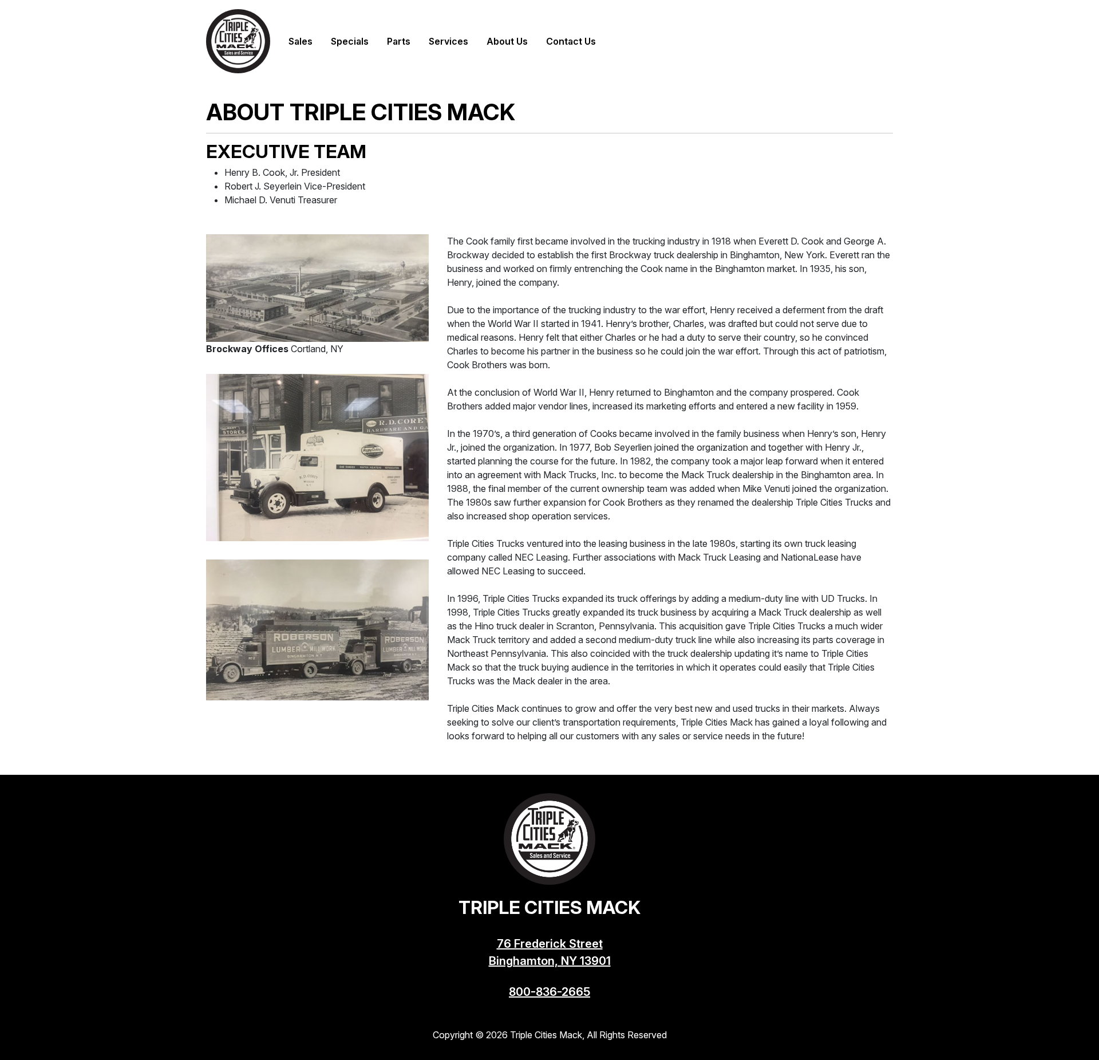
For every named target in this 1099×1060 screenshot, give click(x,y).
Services (448, 41)
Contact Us (571, 41)
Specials (350, 41)
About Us (507, 41)
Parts (398, 41)
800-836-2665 (549, 992)
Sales (300, 41)
